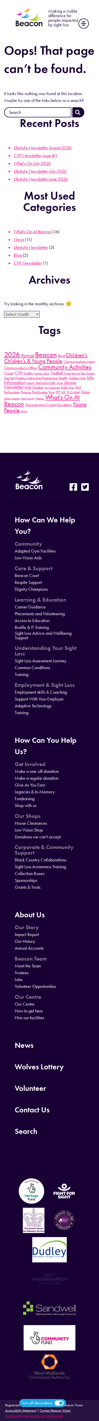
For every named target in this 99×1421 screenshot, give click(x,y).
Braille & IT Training (32, 627)
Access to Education (32, 620)
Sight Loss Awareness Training (40, 866)
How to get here (29, 1011)
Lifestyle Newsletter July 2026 (40, 171)
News (19, 239)
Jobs (18, 979)
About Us (30, 914)
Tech (78, 387)
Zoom (24, 411)
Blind (61, 356)
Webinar (39, 398)
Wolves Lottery (39, 1066)
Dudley (28, 373)
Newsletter (13, 387)
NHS (27, 387)
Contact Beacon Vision (55, 1410)
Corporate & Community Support (44, 850)
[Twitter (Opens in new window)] (85, 487)
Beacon (46, 354)
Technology (12, 392)
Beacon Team (31, 959)
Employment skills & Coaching (41, 692)
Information (15, 382)
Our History (25, 941)
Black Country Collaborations (40, 860)
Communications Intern (79, 361)
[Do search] (78, 112)
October (38, 387)
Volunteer (30, 1088)
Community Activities (64, 367)
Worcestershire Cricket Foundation (48, 405)
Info (90, 377)
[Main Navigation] (83, 23)
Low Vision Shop (29, 830)
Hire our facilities (29, 1017)
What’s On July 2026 (32, 163)
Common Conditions (32, 667)
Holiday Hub (77, 378)
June (60, 383)
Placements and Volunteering (40, 613)
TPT (58, 392)
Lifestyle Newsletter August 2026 (43, 148)
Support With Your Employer (39, 699)
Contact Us (32, 1109)
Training (21, 674)
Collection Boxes (29, 873)
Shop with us (25, 805)
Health (63, 378)
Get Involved (30, 764)
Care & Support (34, 568)
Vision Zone (27, 398)
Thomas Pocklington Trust (38, 392)
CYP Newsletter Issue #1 (35, 155)
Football (57, 373)
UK (63, 392)
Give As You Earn (30, 785)
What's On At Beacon (32, 232)
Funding (90, 373)
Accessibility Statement (20, 1410)
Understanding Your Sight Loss (46, 650)
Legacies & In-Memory (35, 792)
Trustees (21, 972)
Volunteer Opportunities (35, 986)
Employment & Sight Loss (45, 685)
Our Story (27, 927)
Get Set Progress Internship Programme (30, 378)
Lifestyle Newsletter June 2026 (41, 179)
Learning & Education (40, 600)
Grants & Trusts (27, 887)
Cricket (9, 373)
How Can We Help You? (45, 525)
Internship (42, 383)
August (27, 355)
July (53, 382)
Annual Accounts (29, 948)
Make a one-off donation (37, 771)
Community (28, 544)
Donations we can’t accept (38, 837)
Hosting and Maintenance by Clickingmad (34, 1416)
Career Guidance (30, 607)
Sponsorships (26, 880)
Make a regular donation (36, 778)
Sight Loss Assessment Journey (40, 661)
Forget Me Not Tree (74, 373)
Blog (18, 255)
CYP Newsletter (28, 263)
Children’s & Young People (33, 361)
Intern (31, 383)
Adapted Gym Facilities (35, 551)
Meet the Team (28, 966)
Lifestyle (70, 382)
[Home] (29, 26)
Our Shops (28, 816)
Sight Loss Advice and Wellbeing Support (43, 635)
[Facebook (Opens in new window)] (73, 487)
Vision (85, 392)
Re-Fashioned (52, 387)
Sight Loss (67, 387)
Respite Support (28, 582)
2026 (12, 354)
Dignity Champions (31, 589)
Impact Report (27, 934)
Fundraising (25, 798)
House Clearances (31, 823)
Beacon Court (27, 575)
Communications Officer (20, 368)
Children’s (76, 355)
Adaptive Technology (33, 706)
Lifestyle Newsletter (31, 247)
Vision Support (12, 398)
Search (26, 1131)
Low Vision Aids (28, 558)
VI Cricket (73, 392)
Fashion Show (42, 373)
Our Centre (28, 997)
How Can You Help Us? (45, 745)
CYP (18, 372)
